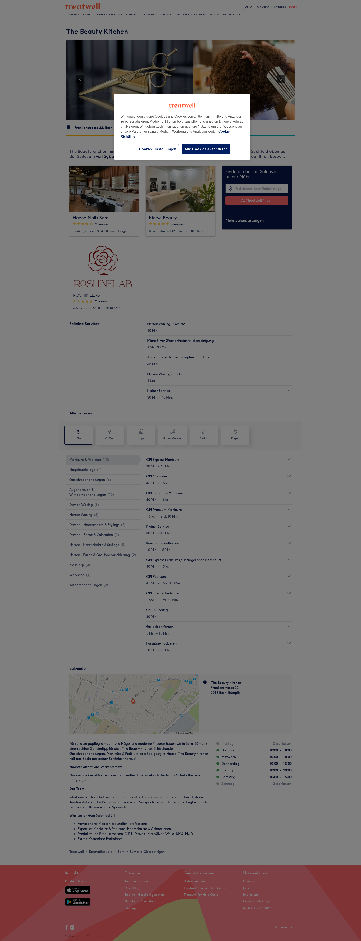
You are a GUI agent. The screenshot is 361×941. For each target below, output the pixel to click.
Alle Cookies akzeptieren (206, 149)
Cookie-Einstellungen (158, 149)
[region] (182, 127)
